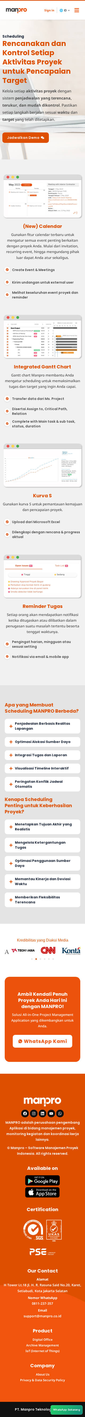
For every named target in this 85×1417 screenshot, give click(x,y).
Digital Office (43, 1339)
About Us (42, 1374)
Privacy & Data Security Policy (42, 1380)
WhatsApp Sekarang (66, 1409)
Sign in (49, 10)
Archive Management (42, 1345)
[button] (77, 10)
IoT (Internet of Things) (43, 1351)
